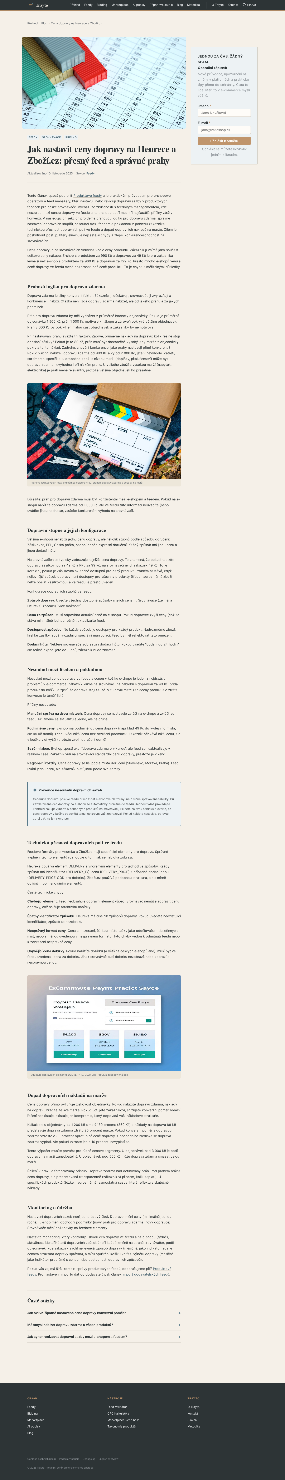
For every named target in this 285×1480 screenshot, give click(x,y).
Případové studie (161, 4)
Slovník (192, 1420)
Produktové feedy (87, 195)
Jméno (204, 106)
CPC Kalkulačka (118, 1413)
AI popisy (139, 4)
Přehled (75, 4)
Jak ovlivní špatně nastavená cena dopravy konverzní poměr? (104, 1312)
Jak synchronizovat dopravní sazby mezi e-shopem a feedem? (104, 1336)
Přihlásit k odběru (224, 141)
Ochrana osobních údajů (41, 1458)
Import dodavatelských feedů (145, 1274)
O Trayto (218, 4)
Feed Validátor (117, 1407)
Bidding (102, 4)
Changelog (89, 1458)
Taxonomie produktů (121, 1426)
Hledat (251, 5)
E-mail (204, 123)
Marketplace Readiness (123, 1420)
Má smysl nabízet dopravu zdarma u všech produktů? (104, 1324)
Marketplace (120, 4)
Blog (180, 4)
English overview (109, 1458)
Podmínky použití (69, 1458)
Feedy (88, 4)
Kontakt (233, 4)
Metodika (193, 4)
